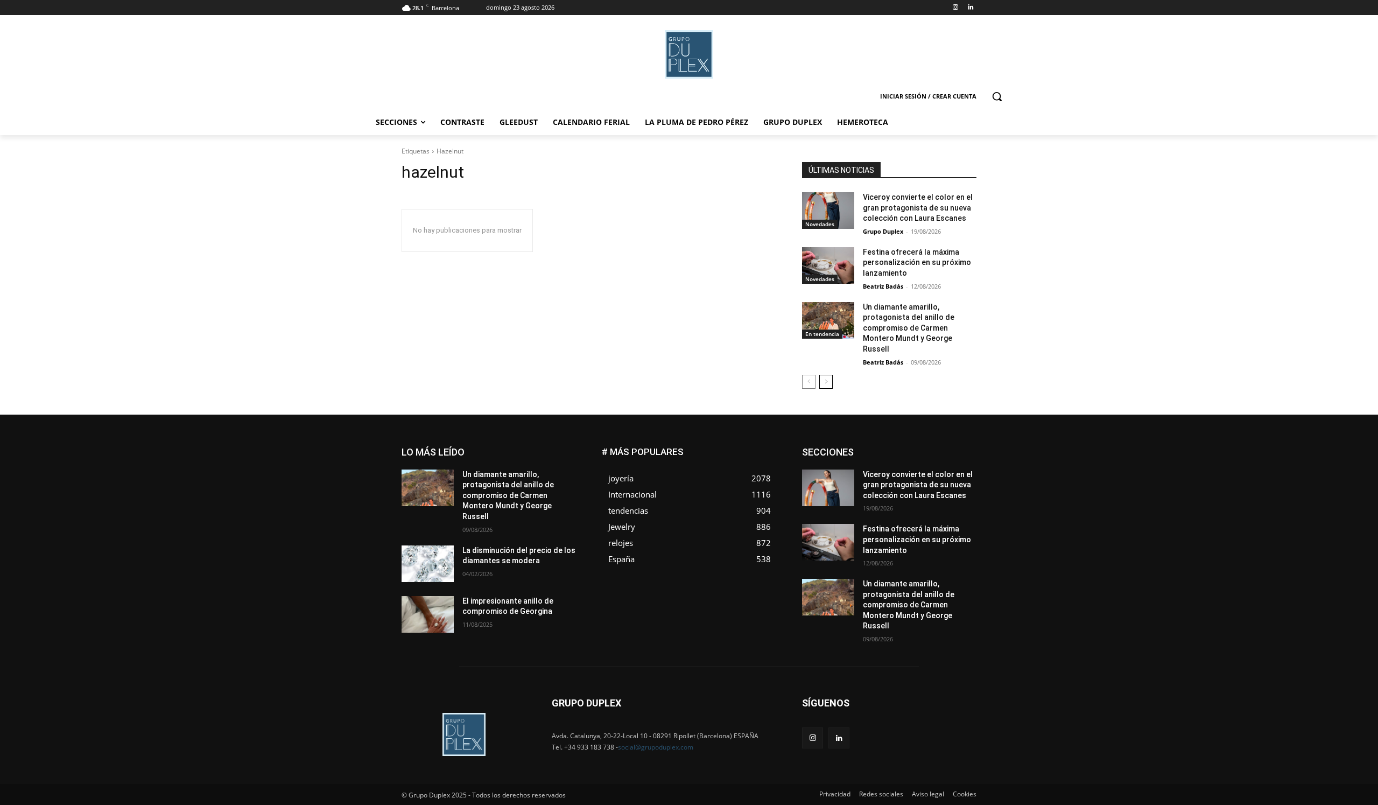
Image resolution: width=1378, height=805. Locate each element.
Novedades (819, 224)
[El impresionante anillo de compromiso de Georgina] (428, 614)
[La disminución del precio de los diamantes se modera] (428, 563)
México (903, 481)
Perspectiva (958, 489)
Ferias (920, 464)
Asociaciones (868, 448)
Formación (959, 464)
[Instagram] (955, 8)
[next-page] (826, 382)
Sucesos (962, 505)
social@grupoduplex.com (655, 747)
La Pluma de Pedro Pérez (938, 472)
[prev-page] (808, 382)
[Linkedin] (970, 8)
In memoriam (867, 472)
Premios (863, 497)
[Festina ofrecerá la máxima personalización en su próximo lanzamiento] (828, 265)
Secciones (905, 497)
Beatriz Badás (883, 286)
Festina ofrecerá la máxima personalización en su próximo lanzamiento (917, 262)
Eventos (964, 456)
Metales (866, 481)
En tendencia (822, 334)
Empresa (962, 448)
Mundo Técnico (951, 481)
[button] (997, 96)
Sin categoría (955, 497)
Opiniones (911, 489)
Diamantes (919, 448)
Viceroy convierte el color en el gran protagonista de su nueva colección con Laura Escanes (918, 207)
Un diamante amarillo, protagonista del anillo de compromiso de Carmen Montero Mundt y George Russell (908, 328)
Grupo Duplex (883, 231)
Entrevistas (922, 456)
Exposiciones (877, 464)
